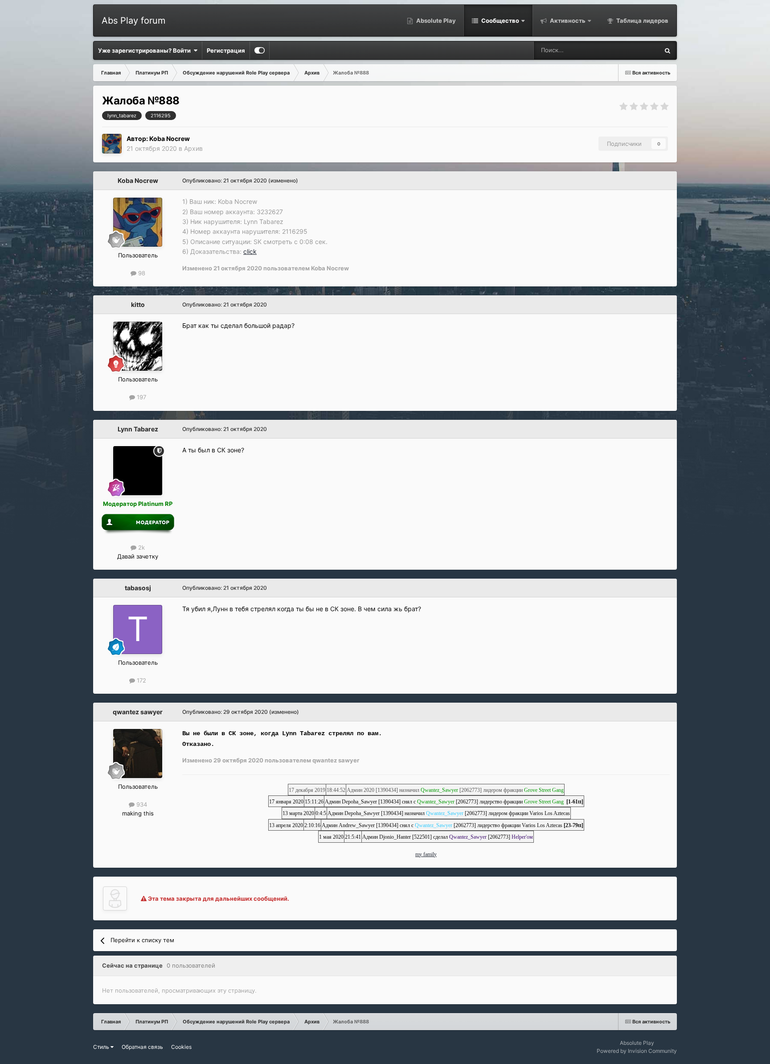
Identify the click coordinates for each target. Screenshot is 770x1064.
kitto (138, 304)
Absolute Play (435, 20)
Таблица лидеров (641, 20)
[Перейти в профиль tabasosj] (137, 629)
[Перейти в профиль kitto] (137, 346)
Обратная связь (142, 1046)
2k (140, 547)
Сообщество (499, 20)
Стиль (102, 1046)
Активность (567, 20)
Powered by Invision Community (637, 1050)
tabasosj (138, 588)
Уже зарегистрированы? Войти (145, 50)
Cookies (181, 1046)
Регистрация (226, 50)
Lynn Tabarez (138, 429)
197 (140, 397)
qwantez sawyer (138, 712)
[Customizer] (259, 50)
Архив (193, 148)
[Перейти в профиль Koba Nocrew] (112, 143)
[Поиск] (667, 50)
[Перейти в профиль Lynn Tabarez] (137, 470)
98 (140, 273)
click (250, 251)
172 (140, 680)
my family (426, 854)
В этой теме (631, 50)
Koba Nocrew (169, 138)
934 (141, 804)
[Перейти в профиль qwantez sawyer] (137, 753)
